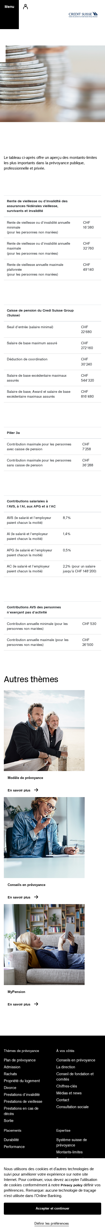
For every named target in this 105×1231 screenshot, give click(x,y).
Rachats (10, 1074)
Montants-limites (69, 1152)
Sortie (9, 1121)
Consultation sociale (72, 1107)
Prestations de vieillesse (23, 1101)
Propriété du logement (22, 1081)
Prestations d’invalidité (22, 1095)
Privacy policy (72, 1185)
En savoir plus (19, 790)
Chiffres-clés (66, 1086)
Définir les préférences (51, 1223)
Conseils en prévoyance (75, 1060)
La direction (65, 1067)
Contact (62, 1100)
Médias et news (69, 1093)
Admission (12, 1067)
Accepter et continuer (52, 1208)
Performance (14, 1147)
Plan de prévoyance (20, 1060)
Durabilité (11, 1140)
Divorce (10, 1088)
